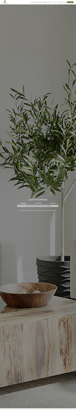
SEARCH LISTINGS (34, 2)
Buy (23, 203)
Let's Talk (70, 2)
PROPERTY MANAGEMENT (42, 2)
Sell (38, 203)
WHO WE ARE (59, 2)
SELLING (54, 2)
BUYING (49, 2)
